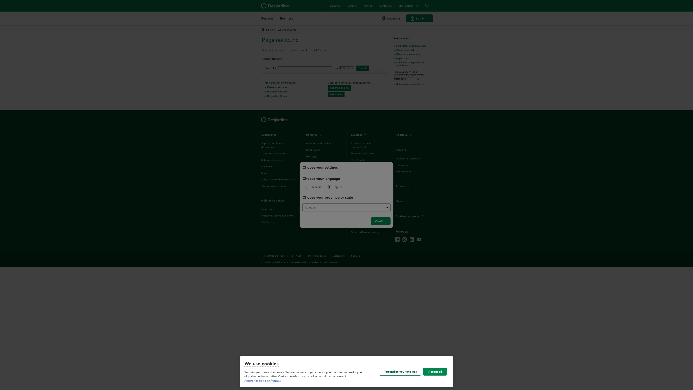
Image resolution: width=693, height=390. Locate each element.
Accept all (435, 371)
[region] (346, 371)
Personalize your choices (400, 371)
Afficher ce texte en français (262, 380)
